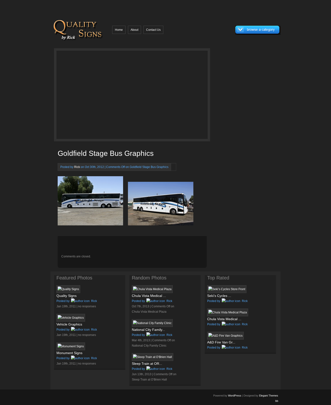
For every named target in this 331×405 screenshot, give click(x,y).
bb (276, 400)
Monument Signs (69, 353)
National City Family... (148, 330)
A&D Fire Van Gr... (221, 342)
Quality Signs (66, 296)
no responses (87, 306)
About (134, 30)
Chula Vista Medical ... (149, 296)
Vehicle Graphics (69, 324)
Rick (77, 167)
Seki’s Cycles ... (219, 296)
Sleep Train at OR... (147, 363)
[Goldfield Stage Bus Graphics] (97, 96)
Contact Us (153, 30)
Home (119, 30)
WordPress (234, 395)
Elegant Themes (268, 395)
